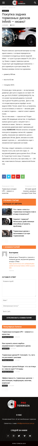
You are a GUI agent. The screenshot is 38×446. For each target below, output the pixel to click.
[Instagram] (14, 436)
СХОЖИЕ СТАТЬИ (11, 200)
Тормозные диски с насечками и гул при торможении (21, 233)
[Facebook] (8, 436)
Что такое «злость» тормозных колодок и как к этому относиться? (24, 211)
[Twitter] (19, 436)
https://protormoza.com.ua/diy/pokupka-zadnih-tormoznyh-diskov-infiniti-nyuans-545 (22, 266)
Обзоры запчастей (8, 337)
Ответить (11, 270)
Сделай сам (11, 7)
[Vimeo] (24, 436)
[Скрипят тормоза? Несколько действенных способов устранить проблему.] (7, 221)
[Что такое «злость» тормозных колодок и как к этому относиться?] (7, 211)
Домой (4, 7)
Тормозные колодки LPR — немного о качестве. (9, 191)
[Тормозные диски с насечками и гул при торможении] (7, 233)
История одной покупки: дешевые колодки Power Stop (29, 191)
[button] (35, 2)
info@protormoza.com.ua (25, 423)
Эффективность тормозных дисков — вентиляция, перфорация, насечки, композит (18, 380)
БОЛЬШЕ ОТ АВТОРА (12, 204)
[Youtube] (30, 436)
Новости (5, 385)
